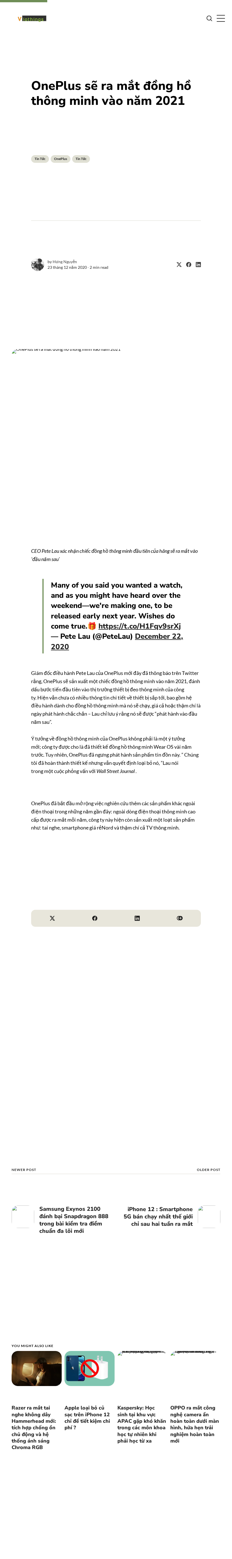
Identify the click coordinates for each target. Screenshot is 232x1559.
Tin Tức (40, 159)
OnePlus (60, 159)
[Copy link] (179, 918)
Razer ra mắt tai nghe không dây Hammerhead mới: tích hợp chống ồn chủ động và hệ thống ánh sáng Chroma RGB (34, 1427)
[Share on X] (177, 264)
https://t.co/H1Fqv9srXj (139, 626)
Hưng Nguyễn (65, 261)
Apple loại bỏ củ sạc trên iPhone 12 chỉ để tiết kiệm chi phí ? (87, 1417)
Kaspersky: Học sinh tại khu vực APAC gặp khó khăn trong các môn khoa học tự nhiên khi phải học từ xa (141, 1424)
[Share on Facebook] (186, 264)
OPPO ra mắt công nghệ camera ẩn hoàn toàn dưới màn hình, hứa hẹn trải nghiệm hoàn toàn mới (194, 1424)
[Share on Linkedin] (196, 264)
